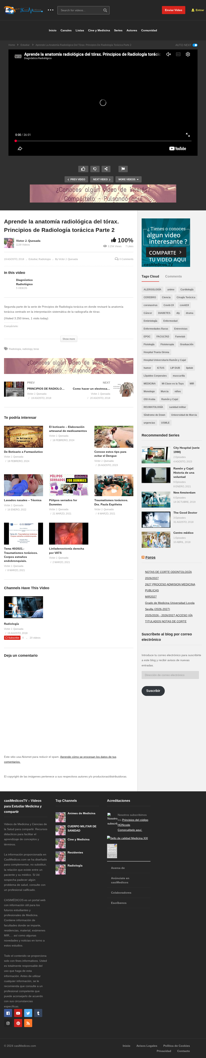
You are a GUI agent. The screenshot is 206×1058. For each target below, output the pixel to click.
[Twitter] (28, 1013)
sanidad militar (177, 407)
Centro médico (183, 532)
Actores (132, 30)
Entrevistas (180, 328)
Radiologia (45, 259)
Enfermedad (170, 321)
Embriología (150, 321)
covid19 (184, 305)
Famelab (180, 336)
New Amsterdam (184, 492)
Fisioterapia (167, 344)
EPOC (147, 336)
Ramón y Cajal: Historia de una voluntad (183, 472)
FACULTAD (163, 336)
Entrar (199, 10)
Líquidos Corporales (155, 375)
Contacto (183, 1051)
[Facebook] (8, 1013)
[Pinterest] (18, 1023)
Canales (66, 30)
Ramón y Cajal (169, 399)
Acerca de (118, 868)
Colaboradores (121, 892)
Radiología (11, 623)
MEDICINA (150, 383)
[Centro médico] (156, 540)
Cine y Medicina (99, 30)
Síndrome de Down (154, 415)
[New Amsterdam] (156, 500)
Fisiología (149, 344)
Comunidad (149, 30)
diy (178, 313)
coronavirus (151, 305)
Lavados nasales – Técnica (22, 500)
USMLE (165, 422)
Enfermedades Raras (156, 328)
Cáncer (148, 313)
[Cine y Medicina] (61, 843)
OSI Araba (149, 399)
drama (189, 313)
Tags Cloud (150, 276)
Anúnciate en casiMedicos (120, 880)
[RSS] (28, 1023)
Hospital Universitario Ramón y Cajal (165, 360)
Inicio (53, 30)
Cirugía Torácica (186, 297)
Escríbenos (119, 902)
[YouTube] (18, 1013)
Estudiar (33, 259)
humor (147, 368)
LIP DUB (175, 368)
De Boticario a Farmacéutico (23, 451)
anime (170, 289)
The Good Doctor (185, 512)
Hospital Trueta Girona (156, 352)
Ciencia (166, 297)
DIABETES (164, 313)
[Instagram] (8, 1023)
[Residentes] (61, 856)
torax (36, 349)
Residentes (75, 852)
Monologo (149, 391)
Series (118, 30)
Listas (80, 30)
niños (178, 391)
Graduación (186, 344)
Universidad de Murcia (184, 415)
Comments (173, 276)
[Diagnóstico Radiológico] (9, 284)
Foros (150, 557)
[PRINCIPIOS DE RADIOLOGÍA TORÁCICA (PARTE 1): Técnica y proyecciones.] (34, 394)
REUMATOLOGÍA (153, 407)
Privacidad (164, 1051)
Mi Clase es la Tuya (173, 383)
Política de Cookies (176, 1045)
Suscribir (153, 690)
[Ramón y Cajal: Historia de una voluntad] (156, 475)
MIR (192, 383)
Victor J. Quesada (28, 240)
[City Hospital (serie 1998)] (156, 455)
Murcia (165, 391)
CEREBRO (150, 297)
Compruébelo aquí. (130, 830)
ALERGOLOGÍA (152, 289)
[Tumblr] (38, 1013)
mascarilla (179, 375)
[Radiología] (23, 617)
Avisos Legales (146, 1045)
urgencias (149, 422)
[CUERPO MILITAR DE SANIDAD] (61, 830)
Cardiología (187, 289)
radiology (27, 349)
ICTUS (160, 368)
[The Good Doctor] (156, 520)
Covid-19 (169, 305)
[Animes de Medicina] (61, 817)
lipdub (189, 368)
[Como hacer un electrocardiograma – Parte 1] (103, 394)
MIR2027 (151, 596)
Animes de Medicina (81, 813)
